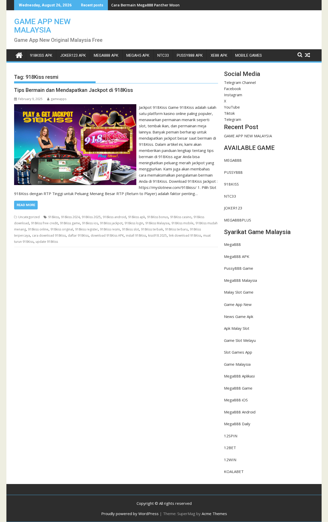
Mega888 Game (238, 388)
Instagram (233, 94)
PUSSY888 (233, 172)
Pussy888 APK (190, 55)
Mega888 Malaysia (240, 280)
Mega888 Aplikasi (239, 376)
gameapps (58, 99)
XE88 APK (219, 55)
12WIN (230, 459)
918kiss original (61, 229)
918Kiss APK (41, 55)
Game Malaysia (237, 364)
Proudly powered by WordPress (130, 513)
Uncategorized (29, 217)
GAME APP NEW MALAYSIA (42, 25)
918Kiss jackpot (111, 223)
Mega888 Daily (237, 423)
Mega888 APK (236, 256)
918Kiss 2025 (91, 217)
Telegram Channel (240, 82)
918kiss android (114, 217)
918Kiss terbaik (152, 229)
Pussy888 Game (238, 268)
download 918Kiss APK (107, 235)
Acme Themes (214, 513)
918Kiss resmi (110, 229)
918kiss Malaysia (157, 223)
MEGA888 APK (106, 55)
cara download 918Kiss (49, 235)
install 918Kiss (136, 235)
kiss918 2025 (157, 235)
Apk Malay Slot (236, 328)
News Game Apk (238, 316)
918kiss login (134, 223)
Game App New (238, 304)
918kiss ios (90, 223)
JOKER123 (233, 207)
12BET (230, 447)
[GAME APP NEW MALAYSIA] (19, 54)
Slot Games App (238, 352)
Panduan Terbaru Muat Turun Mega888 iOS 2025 (155, 5)
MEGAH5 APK (137, 55)
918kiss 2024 (70, 217)
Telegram (232, 119)
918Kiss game (70, 223)
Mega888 (232, 244)
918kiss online (38, 229)
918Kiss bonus (157, 217)
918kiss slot (130, 229)
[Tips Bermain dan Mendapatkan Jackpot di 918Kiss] (75, 107)
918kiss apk (136, 217)
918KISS (231, 184)
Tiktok (229, 113)
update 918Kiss (47, 241)
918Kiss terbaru (176, 229)
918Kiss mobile (182, 223)
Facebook (232, 88)
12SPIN (230, 435)
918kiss (53, 217)
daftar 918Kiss (78, 235)
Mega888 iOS (236, 399)
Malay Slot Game (238, 292)
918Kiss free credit (44, 223)
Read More (26, 205)
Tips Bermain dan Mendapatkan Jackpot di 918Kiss (73, 90)
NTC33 (163, 55)
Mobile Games (248, 55)
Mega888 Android (239, 411)
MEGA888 (233, 160)
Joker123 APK (73, 55)
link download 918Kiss (185, 235)
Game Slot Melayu (240, 340)
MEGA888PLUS (237, 220)
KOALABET (234, 471)
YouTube (232, 107)
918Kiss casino (180, 217)
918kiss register (86, 229)
